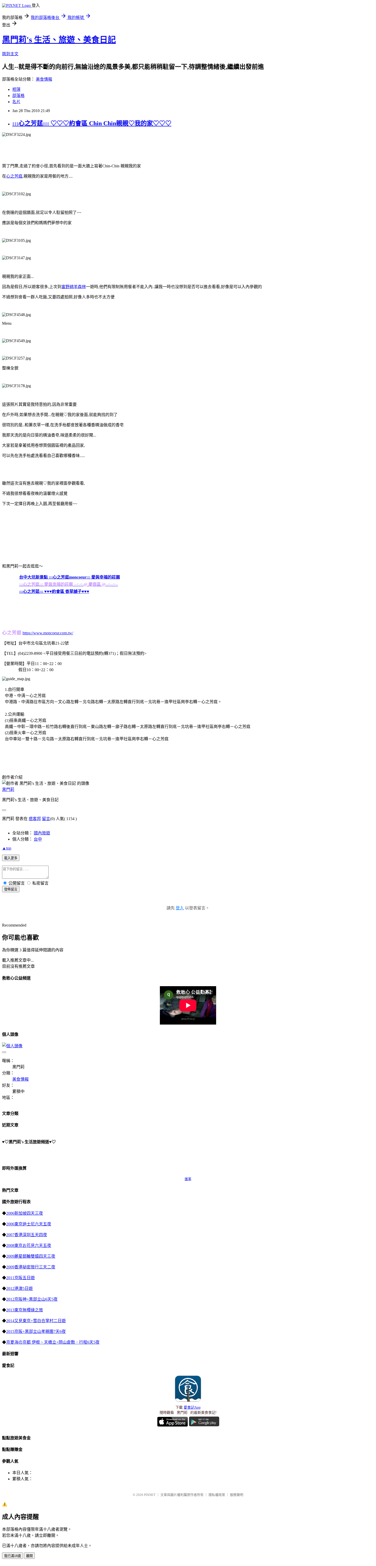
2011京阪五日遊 (20, 1278)
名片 (16, 102)
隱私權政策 (216, 1495)
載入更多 (10, 858)
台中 (38, 839)
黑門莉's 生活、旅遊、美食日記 (59, 39)
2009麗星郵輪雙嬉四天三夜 (30, 1256)
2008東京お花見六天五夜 (28, 1245)
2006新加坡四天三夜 (24, 1213)
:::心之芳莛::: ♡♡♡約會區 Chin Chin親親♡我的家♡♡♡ (91, 123)
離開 (29, 1556)
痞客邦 (35, 819)
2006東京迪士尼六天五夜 (28, 1224)
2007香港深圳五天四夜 (26, 1235)
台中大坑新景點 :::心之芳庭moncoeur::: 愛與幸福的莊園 (69, 577)
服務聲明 (236, 1495)
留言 (46, 819)
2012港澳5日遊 (19, 1288)
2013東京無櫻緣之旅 (24, 1310)
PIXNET (150, 1495)
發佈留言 (10, 889)
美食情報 (44, 79)
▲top (6, 848)
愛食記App (192, 1407)
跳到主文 (10, 54)
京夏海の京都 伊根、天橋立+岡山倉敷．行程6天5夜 (52, 1342)
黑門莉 (8, 789)
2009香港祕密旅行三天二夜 (30, 1267)
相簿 (16, 89)
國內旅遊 (42, 833)
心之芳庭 (14, 176)
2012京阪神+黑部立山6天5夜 (32, 1299)
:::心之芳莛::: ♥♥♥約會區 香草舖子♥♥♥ (54, 591)
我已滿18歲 (12, 1556)
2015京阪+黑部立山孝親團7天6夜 (36, 1331)
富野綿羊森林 (73, 287)
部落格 (18, 95)
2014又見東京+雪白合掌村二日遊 (36, 1321)
